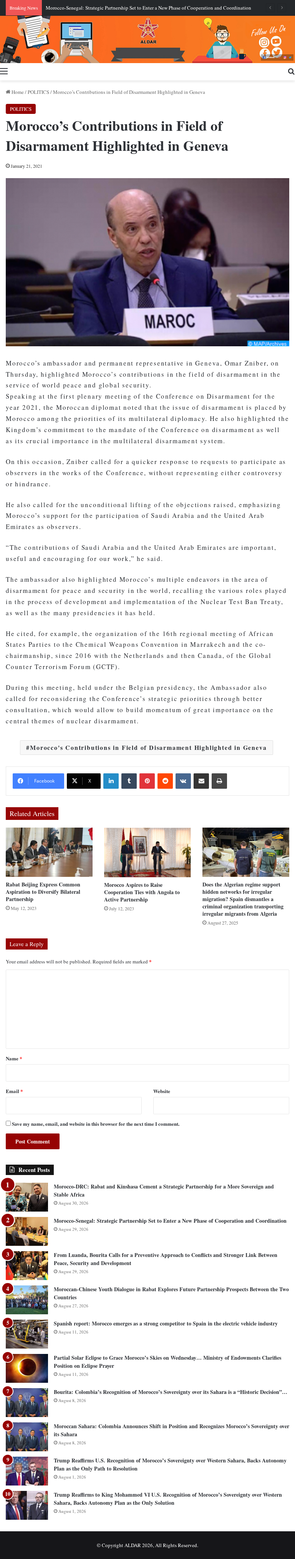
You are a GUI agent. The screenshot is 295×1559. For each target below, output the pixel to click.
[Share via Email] (201, 781)
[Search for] (291, 71)
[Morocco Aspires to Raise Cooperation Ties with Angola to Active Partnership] (147, 852)
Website (161, 1091)
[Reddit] (165, 781)
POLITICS (38, 91)
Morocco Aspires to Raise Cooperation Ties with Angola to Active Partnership (142, 892)
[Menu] (4, 71)
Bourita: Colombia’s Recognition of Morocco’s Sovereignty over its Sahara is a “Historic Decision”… (170, 1392)
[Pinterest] (147, 781)
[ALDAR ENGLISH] (147, 39)
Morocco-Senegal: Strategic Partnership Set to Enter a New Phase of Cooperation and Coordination (148, 7)
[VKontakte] (183, 781)
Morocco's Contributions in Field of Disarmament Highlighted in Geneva (148, 747)
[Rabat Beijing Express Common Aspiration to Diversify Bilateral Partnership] (49, 852)
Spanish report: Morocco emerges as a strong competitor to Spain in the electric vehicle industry (166, 1323)
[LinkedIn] (111, 781)
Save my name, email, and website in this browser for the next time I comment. (95, 1123)
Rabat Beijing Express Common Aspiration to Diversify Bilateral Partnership (43, 891)
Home (17, 91)
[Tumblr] (129, 781)
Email (14, 1091)
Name (14, 1058)
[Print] (219, 781)
